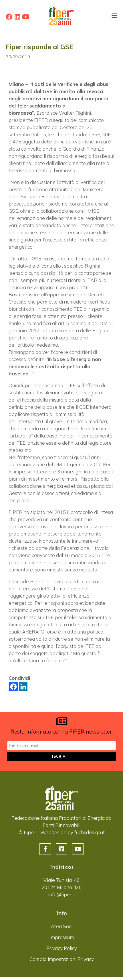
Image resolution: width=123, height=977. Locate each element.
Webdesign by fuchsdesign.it (72, 832)
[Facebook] (9, 17)
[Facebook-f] (45, 849)
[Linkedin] (17, 17)
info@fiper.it (61, 894)
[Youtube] (25, 17)
